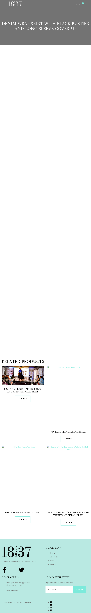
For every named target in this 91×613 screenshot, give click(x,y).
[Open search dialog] (85, 4)
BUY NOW (23, 399)
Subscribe (79, 589)
